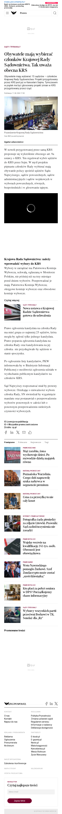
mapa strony (10, 769)
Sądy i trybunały (12, 47)
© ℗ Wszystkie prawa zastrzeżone (21, 424)
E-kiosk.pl (35, 736)
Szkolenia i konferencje (15, 763)
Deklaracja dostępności (42, 728)
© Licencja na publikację (16, 421)
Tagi (46, 442)
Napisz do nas (10, 722)
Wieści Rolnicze (38, 751)
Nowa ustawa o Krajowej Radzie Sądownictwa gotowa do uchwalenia (38, 312)
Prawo (23, 13)
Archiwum (9, 745)
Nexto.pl (35, 742)
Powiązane (9, 442)
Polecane (22, 442)
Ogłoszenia (9, 739)
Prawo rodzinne (29, 448)
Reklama (8, 736)
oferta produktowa (13, 773)
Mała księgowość (39, 745)
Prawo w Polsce (29, 539)
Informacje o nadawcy (41, 725)
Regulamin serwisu (40, 722)
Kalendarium (37, 769)
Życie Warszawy (38, 754)
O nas (7, 716)
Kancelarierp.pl (38, 748)
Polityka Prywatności (41, 716)
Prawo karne (28, 562)
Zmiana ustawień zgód (42, 719)
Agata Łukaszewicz (13, 142)
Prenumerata (10, 742)
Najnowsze (36, 442)
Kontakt (8, 719)
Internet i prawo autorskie (34, 516)
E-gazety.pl (36, 739)
